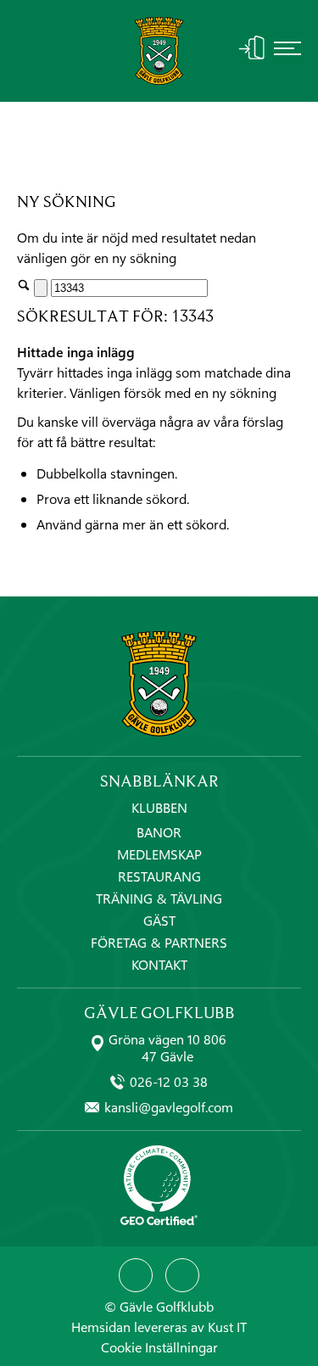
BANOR (159, 832)
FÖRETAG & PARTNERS (159, 942)
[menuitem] (287, 51)
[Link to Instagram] (182, 1275)
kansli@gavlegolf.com (168, 1107)
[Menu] (287, 51)
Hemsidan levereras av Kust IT (159, 1326)
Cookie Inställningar (159, 1347)
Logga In (251, 47)
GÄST (159, 920)
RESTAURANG (159, 876)
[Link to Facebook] (136, 1275)
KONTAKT (159, 964)
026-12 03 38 (169, 1081)
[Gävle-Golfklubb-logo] (159, 51)
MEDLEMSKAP (159, 854)
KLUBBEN (159, 807)
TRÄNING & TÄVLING (159, 898)
